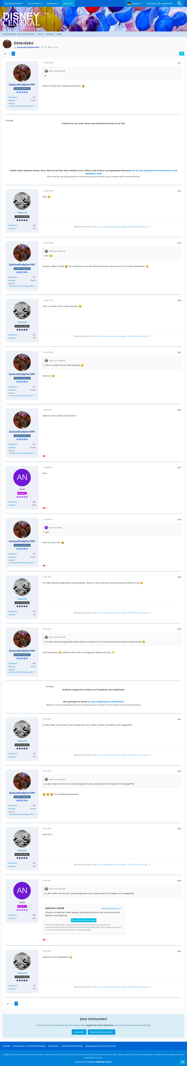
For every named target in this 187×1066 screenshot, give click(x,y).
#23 (179, 242)
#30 (179, 629)
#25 (179, 352)
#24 (179, 300)
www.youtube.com (111, 908)
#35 (179, 951)
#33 (179, 828)
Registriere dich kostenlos (99, 1025)
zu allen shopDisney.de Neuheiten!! (106, 701)
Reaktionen (12, 97)
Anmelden (79, 1032)
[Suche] (179, 3)
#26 (179, 409)
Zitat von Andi (55, 527)
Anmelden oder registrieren (159, 3)
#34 (179, 880)
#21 (179, 62)
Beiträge (11, 100)
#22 (179, 190)
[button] (135, 3)
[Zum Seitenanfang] (183, 1062)
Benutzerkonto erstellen (101, 1032)
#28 (179, 519)
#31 (179, 719)
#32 (179, 771)
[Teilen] (181, 54)
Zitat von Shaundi (57, 70)
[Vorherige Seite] (5, 54)
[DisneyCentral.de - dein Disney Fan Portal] (93, 19)
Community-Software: (93, 1061)
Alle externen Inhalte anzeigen (83, 920)
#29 (179, 577)
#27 (179, 467)
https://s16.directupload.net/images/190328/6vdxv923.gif (119, 226)
